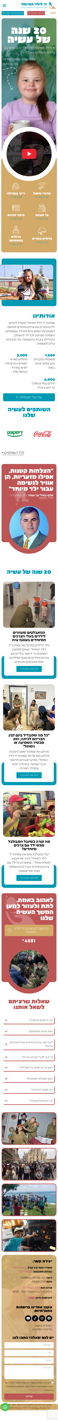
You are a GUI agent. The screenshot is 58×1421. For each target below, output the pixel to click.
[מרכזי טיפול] (42, 186)
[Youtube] (28, 1318)
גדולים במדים (42, 238)
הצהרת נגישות (43, 1325)
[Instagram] (42, 1318)
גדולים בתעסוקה (16, 238)
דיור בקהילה (16, 193)
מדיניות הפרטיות (42, 1329)
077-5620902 (32, 1288)
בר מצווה (42, 215)
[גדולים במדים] (42, 231)
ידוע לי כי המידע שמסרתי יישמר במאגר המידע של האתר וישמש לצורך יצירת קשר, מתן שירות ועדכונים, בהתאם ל (29, 1386)
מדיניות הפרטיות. (36, 1390)
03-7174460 (25, 1271)
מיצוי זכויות (16, 215)
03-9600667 (20, 1267)
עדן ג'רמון (33, 1405)
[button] (4, 5)
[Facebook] (49, 1318)
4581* (52, 13)
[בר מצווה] (42, 208)
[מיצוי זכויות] (16, 208)
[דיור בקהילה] (16, 186)
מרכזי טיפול (42, 193)
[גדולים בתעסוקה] (16, 229)
